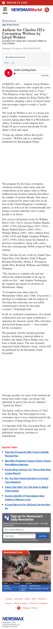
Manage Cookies (30, 607)
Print (6, 63)
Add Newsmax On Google (16, 57)
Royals (16, 25)
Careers (8, 603)
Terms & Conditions (39, 603)
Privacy (6, 540)
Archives (42, 598)
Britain (9, 25)
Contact (8, 598)
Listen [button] (6, 583)
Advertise (18, 598)
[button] (47, 9)
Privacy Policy (20, 603)
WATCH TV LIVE (17, 2)
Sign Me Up (42, 536)
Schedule (28, 583)
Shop (27, 598)
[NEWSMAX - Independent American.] (26, 9)
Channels (16, 583)
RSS (34, 598)
